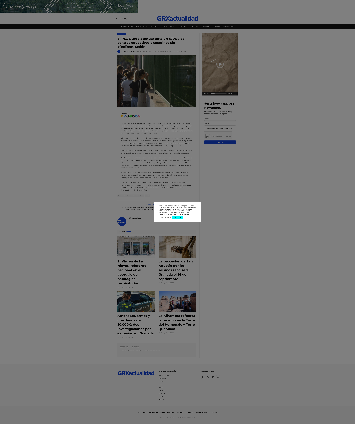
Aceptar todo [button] (178, 217)
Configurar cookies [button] (165, 217)
